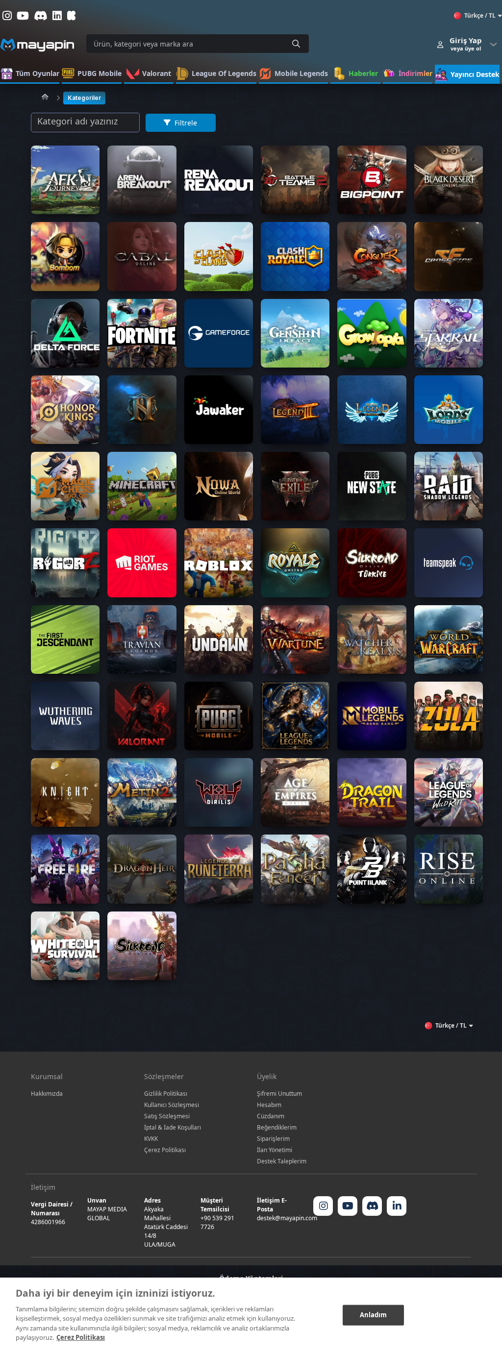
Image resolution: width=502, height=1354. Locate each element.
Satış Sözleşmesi (167, 1116)
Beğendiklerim (277, 1127)
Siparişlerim (273, 1138)
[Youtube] (347, 1206)
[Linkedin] (396, 1206)
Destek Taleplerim (281, 1161)
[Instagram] (323, 1206)
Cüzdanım (270, 1116)
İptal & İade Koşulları (172, 1127)
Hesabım (269, 1105)
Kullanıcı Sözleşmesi (171, 1105)
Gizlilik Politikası (165, 1093)
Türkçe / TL (480, 15)
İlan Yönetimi (274, 1150)
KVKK (151, 1138)
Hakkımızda (47, 1093)
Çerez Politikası (165, 1150)
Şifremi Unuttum (279, 1093)
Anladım (373, 1314)
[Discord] (372, 1206)
